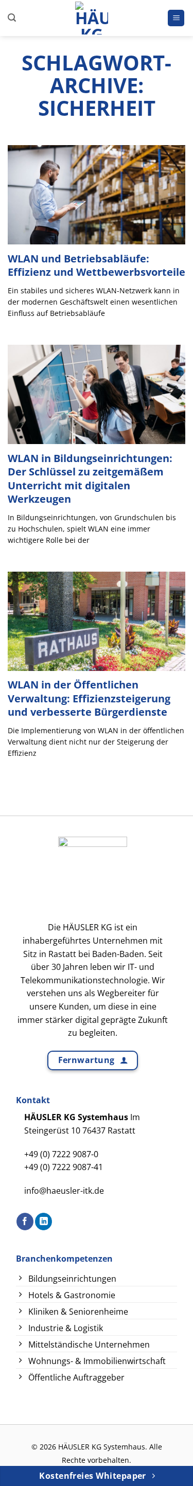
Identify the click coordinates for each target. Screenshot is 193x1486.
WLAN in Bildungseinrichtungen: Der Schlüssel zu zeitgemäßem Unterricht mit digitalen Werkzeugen (90, 478)
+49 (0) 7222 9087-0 (61, 1154)
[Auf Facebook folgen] (24, 1221)
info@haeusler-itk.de (64, 1190)
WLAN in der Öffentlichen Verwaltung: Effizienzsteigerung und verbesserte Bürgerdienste (89, 698)
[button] (12, 18)
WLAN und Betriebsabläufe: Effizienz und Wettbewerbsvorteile (96, 265)
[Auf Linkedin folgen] (43, 1221)
